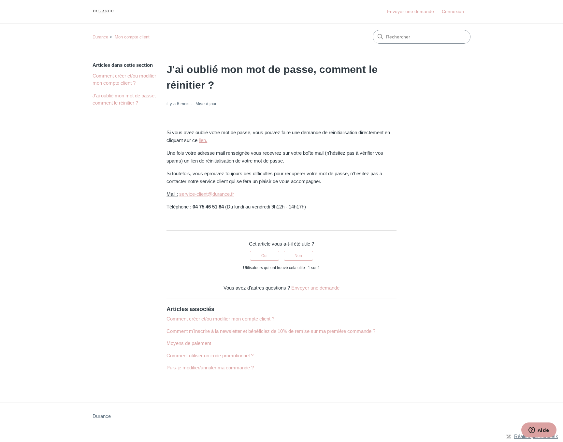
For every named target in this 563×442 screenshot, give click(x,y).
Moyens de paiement (188, 343)
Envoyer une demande (410, 11)
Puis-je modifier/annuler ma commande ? (210, 367)
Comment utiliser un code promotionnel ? (209, 355)
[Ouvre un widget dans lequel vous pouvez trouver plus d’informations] (538, 430)
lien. (203, 140)
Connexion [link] (453, 11)
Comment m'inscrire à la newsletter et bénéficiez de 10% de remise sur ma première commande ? (270, 331)
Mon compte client (132, 37)
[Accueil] (103, 12)
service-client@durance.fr (206, 194)
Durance (100, 37)
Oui (264, 255)
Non (298, 255)
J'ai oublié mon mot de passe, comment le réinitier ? (124, 99)
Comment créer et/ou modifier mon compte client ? (124, 79)
